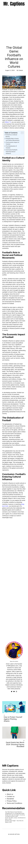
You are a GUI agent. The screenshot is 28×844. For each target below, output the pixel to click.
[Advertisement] (14, 31)
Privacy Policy (12, 801)
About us (10, 794)
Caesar (21, 70)
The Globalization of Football (11, 147)
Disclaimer (10, 799)
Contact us (10, 796)
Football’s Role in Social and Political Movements (12, 139)
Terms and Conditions (14, 803)
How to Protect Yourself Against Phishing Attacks (13, 719)
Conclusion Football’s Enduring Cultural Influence (11, 151)
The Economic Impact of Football (12, 143)
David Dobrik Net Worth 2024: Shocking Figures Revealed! (15, 744)
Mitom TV (8, 122)
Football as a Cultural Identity (11, 135)
